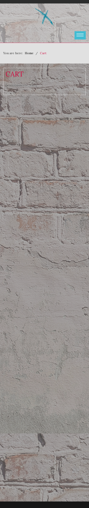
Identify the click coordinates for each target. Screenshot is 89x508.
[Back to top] (76, 495)
